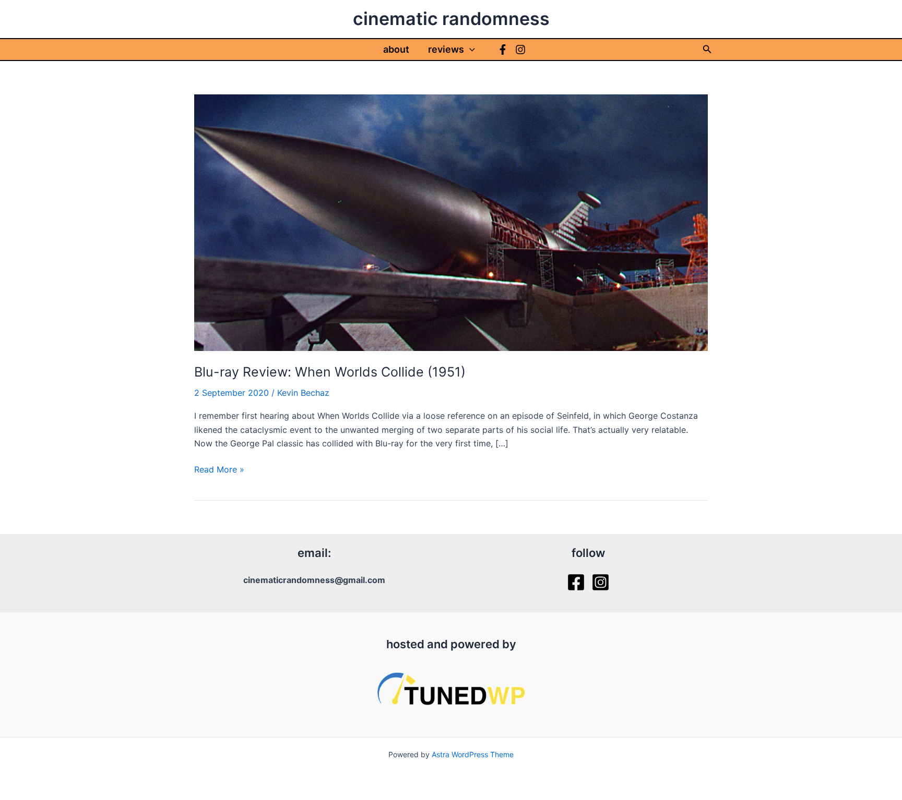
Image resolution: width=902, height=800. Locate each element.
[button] (469, 49)
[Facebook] (503, 49)
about (396, 49)
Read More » (219, 470)
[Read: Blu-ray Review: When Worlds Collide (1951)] (451, 221)
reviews (446, 49)
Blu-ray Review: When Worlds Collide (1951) (330, 372)
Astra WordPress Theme (473, 754)
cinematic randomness (451, 18)
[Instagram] (520, 49)
